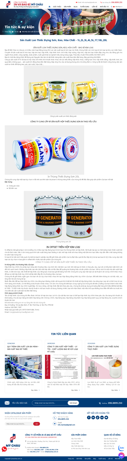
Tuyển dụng (84, 7)
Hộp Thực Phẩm (76, 438)
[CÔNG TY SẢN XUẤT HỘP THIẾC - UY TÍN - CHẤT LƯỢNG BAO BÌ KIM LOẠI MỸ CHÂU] (23, 367)
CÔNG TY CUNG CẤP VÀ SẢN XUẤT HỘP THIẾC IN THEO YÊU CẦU (63, 262)
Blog (75, 7)
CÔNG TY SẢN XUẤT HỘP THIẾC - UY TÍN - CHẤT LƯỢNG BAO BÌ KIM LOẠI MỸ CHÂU (22, 349)
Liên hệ (94, 7)
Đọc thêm (34, 390)
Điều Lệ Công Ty (109, 446)
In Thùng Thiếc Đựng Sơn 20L (63, 176)
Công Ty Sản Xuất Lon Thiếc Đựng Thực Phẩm (63, 347)
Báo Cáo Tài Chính (109, 443)
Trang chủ (71, 458)
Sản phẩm (67, 7)
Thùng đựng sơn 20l (63, 242)
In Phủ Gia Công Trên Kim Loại (80, 448)
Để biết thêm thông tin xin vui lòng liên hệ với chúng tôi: (25, 302)
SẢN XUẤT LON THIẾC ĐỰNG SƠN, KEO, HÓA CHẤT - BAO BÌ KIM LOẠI (63, 47)
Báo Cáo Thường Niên (110, 441)
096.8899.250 (116, 2)
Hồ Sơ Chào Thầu (109, 448)
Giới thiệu (57, 7)
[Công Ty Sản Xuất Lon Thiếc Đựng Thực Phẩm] (63, 367)
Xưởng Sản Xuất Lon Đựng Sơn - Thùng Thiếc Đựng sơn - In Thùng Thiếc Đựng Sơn (103, 349)
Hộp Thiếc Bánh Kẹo (77, 446)
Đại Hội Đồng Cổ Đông (111, 438)
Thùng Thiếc (75, 443)
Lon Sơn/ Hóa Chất (77, 441)
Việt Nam (118, 6)
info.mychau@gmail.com (89, 2)
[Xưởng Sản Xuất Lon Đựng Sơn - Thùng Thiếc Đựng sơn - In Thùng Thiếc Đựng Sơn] (103, 367)
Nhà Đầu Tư (104, 7)
